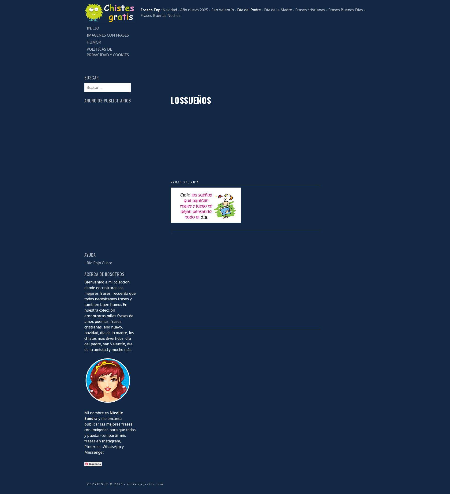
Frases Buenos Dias (345, 9)
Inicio (93, 28)
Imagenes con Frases (108, 35)
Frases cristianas (310, 9)
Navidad (169, 9)
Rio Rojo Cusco (99, 262)
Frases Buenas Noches (160, 15)
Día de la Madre (278, 9)
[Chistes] (110, 21)
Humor (94, 42)
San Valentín (222, 9)
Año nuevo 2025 (194, 9)
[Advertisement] (253, 57)
